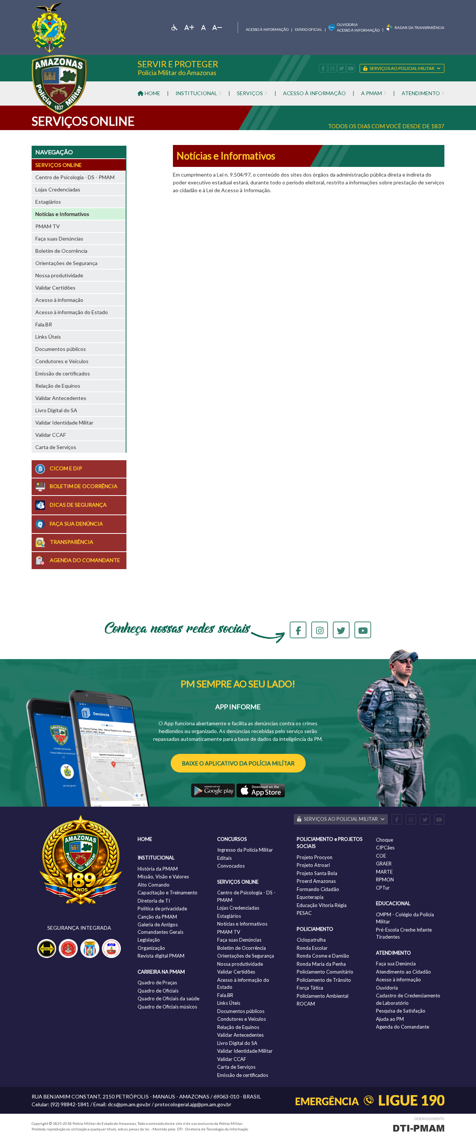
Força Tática (310, 988)
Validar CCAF (50, 435)
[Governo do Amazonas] (49, 26)
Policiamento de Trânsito (324, 980)
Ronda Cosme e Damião (323, 956)
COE (381, 856)
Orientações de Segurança (66, 263)
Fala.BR (43, 324)
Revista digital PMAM (161, 956)
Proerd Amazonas (316, 881)
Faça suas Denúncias (59, 238)
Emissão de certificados (62, 373)
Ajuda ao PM (390, 1019)
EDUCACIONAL (393, 903)
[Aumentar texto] (189, 27)
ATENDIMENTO (393, 953)
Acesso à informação (267, 29)
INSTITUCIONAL (156, 858)
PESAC (304, 913)
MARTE (384, 872)
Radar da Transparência (419, 27)
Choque (384, 840)
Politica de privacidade (162, 908)
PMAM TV (47, 226)
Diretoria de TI (154, 901)
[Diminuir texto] (217, 27)
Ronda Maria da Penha (321, 964)
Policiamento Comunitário (325, 972)
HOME (152, 93)
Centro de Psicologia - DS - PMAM (75, 177)
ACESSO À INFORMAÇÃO (314, 93)
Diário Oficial (308, 29)
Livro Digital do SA (56, 410)
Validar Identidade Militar (64, 422)
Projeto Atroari (313, 865)
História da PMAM (158, 869)
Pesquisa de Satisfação (400, 1011)
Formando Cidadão (318, 889)
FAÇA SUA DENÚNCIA (76, 523)
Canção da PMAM (157, 917)
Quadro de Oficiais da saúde (168, 998)
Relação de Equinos (57, 386)
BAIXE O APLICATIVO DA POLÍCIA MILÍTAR (238, 763)
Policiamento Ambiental (322, 996)
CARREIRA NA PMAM (161, 972)
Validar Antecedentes (60, 398)
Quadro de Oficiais (158, 991)
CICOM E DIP (65, 468)
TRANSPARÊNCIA (71, 542)
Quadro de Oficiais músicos (167, 1007)
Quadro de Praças (157, 982)
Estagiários (48, 202)
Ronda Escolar (312, 948)
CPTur (383, 888)
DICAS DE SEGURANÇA (78, 504)
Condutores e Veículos (62, 361)
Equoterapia (310, 897)
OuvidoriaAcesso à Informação (358, 27)
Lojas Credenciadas (57, 189)
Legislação (149, 940)
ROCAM (306, 1004)
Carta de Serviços (55, 447)
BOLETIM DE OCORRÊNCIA (83, 486)
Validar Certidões (55, 287)
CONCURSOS (232, 839)
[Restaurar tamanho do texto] (203, 27)
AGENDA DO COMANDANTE (84, 560)
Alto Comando (154, 885)
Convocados (231, 866)
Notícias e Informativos (62, 214)
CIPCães (385, 848)
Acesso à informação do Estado (71, 312)
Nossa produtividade (59, 275)
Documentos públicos (60, 349)
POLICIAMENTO (315, 929)
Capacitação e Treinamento (167, 893)
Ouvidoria (387, 988)
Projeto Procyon (314, 857)
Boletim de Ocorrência (61, 251)
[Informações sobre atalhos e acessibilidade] (174, 27)
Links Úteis (48, 336)
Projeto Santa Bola (317, 873)
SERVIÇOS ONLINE (58, 165)
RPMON (385, 880)
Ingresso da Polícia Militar (245, 850)
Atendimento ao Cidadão (403, 972)
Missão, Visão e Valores (163, 877)
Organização (151, 948)
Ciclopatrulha (311, 940)
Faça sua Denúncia (396, 964)
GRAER (384, 864)
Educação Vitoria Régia (322, 905)
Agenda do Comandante (402, 1027)
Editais (224, 858)
